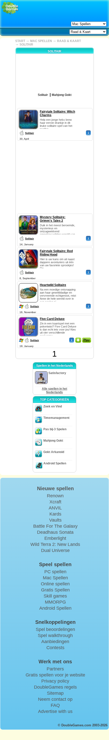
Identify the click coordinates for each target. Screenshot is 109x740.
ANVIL (55, 507)
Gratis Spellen (55, 589)
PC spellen (55, 571)
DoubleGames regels (55, 687)
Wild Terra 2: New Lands (55, 544)
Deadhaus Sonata (55, 532)
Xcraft (55, 501)
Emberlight (55, 538)
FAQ (55, 705)
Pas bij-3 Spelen (54, 429)
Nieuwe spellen (55, 488)
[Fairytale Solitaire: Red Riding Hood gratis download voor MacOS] (28, 248)
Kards (55, 514)
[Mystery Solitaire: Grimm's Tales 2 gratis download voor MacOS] (28, 214)
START (20, 41)
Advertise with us (55, 711)
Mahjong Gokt (53, 440)
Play (86, 340)
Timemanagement (56, 418)
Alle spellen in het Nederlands (54, 390)
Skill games (55, 596)
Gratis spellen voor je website (55, 674)
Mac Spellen (55, 577)
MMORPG (55, 602)
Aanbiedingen (55, 641)
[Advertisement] (54, 173)
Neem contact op (55, 699)
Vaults (55, 520)
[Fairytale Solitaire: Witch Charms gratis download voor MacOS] (28, 109)
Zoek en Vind (52, 406)
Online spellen (55, 583)
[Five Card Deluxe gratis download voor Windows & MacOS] (28, 316)
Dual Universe (55, 550)
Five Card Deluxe (52, 319)
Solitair (29, 133)
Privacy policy (55, 681)
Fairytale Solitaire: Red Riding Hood (56, 252)
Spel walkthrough (55, 635)
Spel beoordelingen (55, 629)
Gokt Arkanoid (53, 452)
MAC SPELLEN (41, 41)
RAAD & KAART (69, 41)
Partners (55, 668)
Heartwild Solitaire (53, 285)
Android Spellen (54, 463)
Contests (55, 647)
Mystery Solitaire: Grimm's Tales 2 (52, 218)
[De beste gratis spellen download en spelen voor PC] (10, 8)
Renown (55, 495)
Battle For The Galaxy (55, 526)
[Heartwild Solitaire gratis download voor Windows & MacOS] (28, 282)
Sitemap (55, 693)
